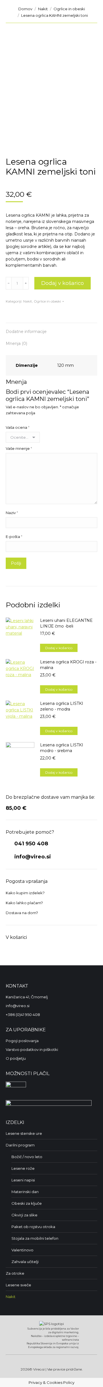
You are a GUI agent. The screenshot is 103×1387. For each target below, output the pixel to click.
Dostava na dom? (22, 912)
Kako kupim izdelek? (25, 893)
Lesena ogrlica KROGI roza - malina (68, 664)
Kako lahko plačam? (24, 902)
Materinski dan (25, 1191)
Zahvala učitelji (25, 1261)
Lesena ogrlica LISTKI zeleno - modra (61, 706)
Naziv (12, 512)
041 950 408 (30, 844)
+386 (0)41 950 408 (23, 1014)
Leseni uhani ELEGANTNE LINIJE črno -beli (66, 623)
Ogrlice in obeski (47, 301)
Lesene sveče (18, 1285)
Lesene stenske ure (24, 1133)
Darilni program (20, 1145)
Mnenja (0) (16, 343)
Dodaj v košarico (62, 283)
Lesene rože (23, 1168)
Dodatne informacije (26, 331)
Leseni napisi (23, 1180)
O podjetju (16, 1058)
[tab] (51, 329)
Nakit (27, 301)
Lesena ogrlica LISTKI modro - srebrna (61, 747)
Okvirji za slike (24, 1215)
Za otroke (15, 1273)
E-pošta (14, 536)
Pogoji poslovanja (22, 1040)
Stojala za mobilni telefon (34, 1238)
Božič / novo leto (26, 1156)
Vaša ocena (17, 427)
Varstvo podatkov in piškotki (32, 1049)
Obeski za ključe (26, 1203)
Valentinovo (22, 1250)
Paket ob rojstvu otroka (33, 1226)
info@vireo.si (32, 857)
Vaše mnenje (19, 448)
